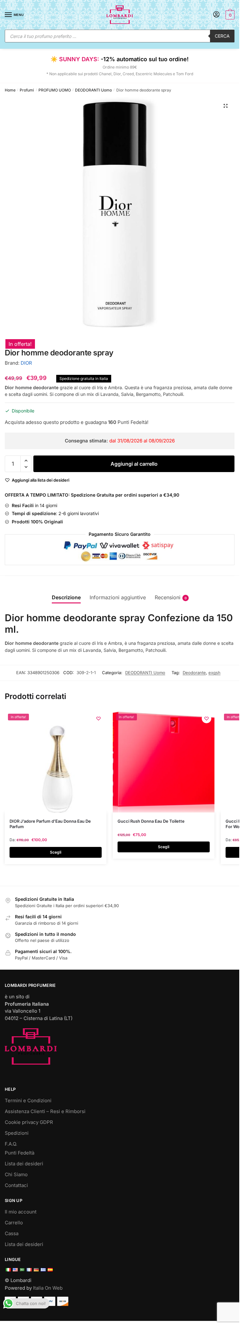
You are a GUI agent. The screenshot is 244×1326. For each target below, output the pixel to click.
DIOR (26, 363)
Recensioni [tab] (167, 597)
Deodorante (194, 672)
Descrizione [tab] (66, 597)
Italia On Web (48, 1288)
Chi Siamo (16, 1174)
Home (10, 90)
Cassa (11, 1233)
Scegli (55, 852)
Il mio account (21, 1212)
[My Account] (216, 15)
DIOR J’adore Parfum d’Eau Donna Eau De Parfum (50, 824)
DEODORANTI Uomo (93, 90)
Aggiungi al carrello (134, 464)
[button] (225, 106)
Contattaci (16, 1185)
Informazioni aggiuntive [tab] (118, 597)
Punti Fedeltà (19, 1153)
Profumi (27, 90)
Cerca (222, 36)
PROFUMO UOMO (54, 90)
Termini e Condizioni (28, 1100)
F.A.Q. (11, 1144)
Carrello (14, 1223)
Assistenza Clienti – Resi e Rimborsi (45, 1111)
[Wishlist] (98, 718)
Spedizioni (17, 1133)
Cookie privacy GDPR (29, 1122)
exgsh (214, 672)
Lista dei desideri (24, 1164)
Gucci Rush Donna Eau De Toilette (151, 821)
